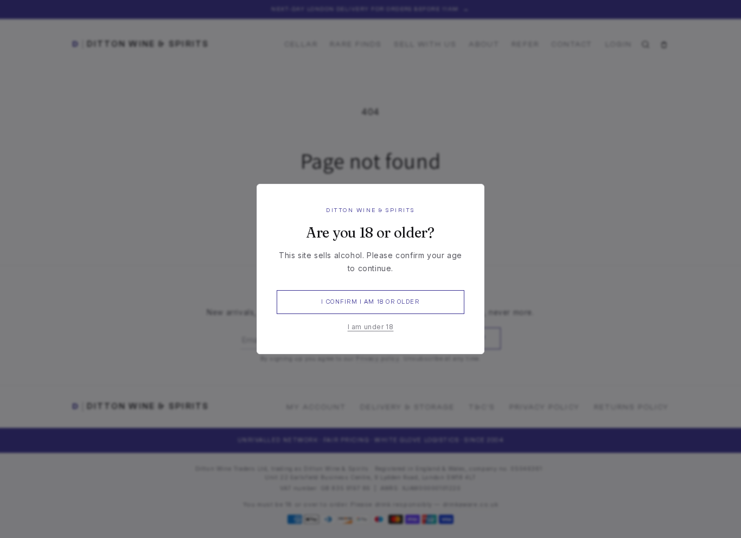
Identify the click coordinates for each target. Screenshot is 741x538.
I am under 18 (371, 327)
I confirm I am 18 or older (370, 301)
